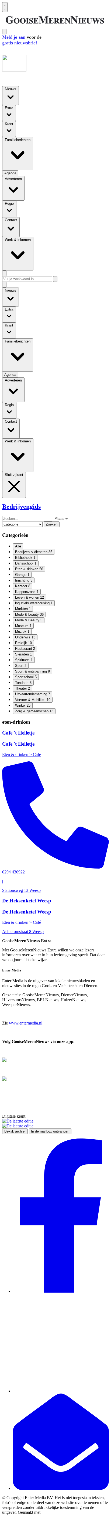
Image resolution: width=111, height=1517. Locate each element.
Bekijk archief (15, 1131)
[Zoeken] (55, 279)
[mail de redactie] (61, 1488)
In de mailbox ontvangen (50, 1131)
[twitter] (61, 1391)
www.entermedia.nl (25, 1023)
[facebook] (61, 1291)
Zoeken (51, 524)
